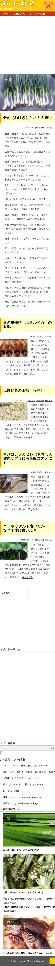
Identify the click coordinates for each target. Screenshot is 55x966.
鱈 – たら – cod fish (12, 784)
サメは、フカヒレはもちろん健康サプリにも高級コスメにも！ (28, 458)
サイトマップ (20, 18)
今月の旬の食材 (37, 13)
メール (5, 18)
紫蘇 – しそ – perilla (13, 772)
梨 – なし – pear (11, 791)
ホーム (5, 13)
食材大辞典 (19, 13)
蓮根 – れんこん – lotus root (35, 765)
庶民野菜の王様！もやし (23, 390)
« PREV (6, 593)
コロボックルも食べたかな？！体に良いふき (24, 528)
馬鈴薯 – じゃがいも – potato (40, 772)
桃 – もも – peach (34, 784)
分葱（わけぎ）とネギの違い (27, 117)
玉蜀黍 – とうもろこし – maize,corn (21, 778)
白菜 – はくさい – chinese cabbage (20, 803)
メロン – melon (10, 765)
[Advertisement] (27, 46)
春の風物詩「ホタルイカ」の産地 (27, 324)
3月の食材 (40, 128)
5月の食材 (48, 400)
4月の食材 (48, 128)
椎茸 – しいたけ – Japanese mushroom (22, 797)
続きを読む (29, 373)
